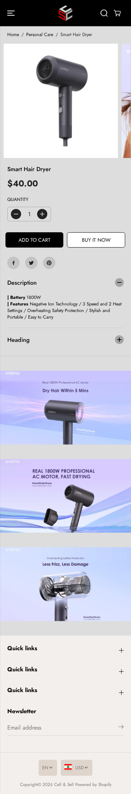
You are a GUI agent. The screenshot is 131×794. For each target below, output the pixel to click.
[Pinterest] (49, 263)
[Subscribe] (121, 728)
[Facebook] (13, 263)
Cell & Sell (64, 784)
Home (13, 34)
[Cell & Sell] (65, 13)
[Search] (104, 13)
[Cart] (117, 13)
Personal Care (39, 34)
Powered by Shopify (93, 784)
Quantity (17, 199)
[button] (11, 13)
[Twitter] (31, 263)
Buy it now (96, 240)
